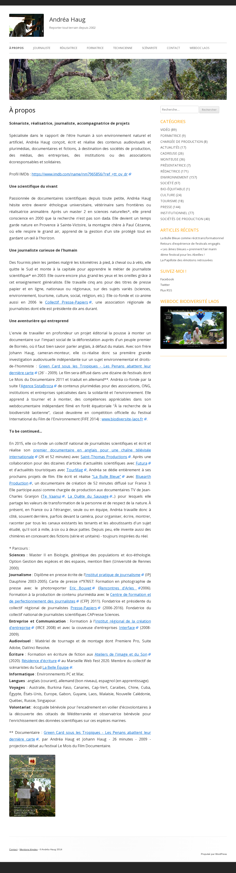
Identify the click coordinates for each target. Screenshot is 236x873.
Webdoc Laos (199, 48)
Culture (167, 195)
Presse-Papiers (84, 607)
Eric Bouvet (80, 588)
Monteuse (169, 159)
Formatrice (95, 48)
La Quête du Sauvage (88, 496)
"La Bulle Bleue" (106, 476)
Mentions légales (29, 849)
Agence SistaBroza (37, 385)
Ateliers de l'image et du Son (121, 654)
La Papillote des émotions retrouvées (186, 260)
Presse (166, 207)
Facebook (167, 279)
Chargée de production (181, 141)
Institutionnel (173, 213)
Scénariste (149, 48)
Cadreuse (168, 153)
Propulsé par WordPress (214, 854)
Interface (127, 627)
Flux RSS (166, 290)
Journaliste (41, 48)
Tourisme (168, 201)
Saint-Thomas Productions (104, 456)
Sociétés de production (181, 219)
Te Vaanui (51, 496)
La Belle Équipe (55, 667)
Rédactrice (170, 171)
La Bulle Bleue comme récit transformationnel (192, 238)
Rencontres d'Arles (118, 588)
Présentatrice (173, 165)
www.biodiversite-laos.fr (122, 419)
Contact (173, 48)
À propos (16, 48)
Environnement (174, 177)
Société (167, 183)
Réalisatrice (68, 48)
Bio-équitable (172, 189)
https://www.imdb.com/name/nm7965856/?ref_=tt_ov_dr (80, 174)
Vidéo (165, 129)
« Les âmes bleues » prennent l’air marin (188, 249)
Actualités (170, 147)
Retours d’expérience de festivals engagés (190, 243)
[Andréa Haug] (26, 35)
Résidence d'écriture (39, 660)
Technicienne (122, 48)
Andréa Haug (67, 19)
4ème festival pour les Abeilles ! (182, 255)
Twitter (165, 285)
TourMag (74, 469)
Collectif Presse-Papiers (66, 302)
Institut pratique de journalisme (112, 574)
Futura (141, 463)
